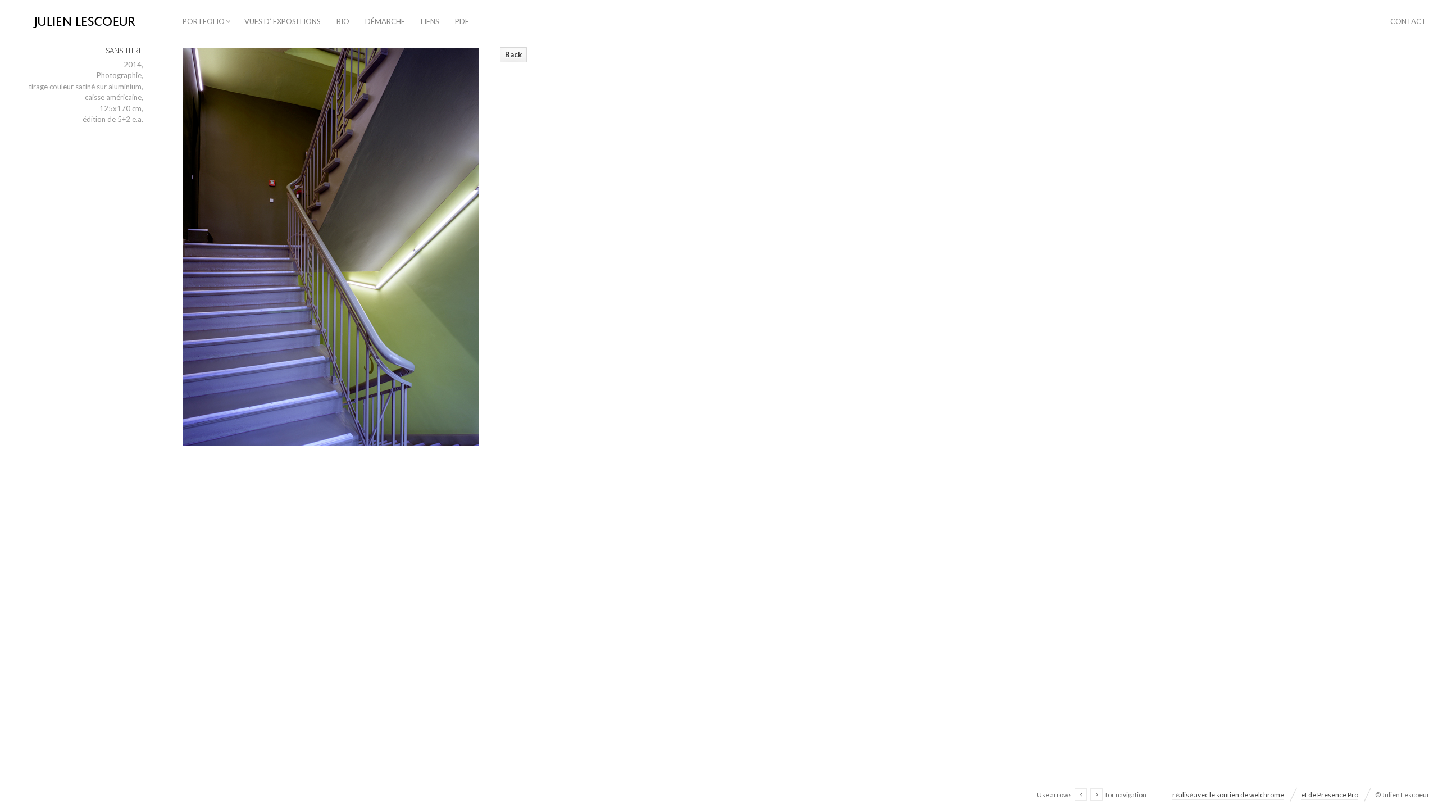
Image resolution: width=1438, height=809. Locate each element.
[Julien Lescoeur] (81, 22)
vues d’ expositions (282, 21)
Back (513, 54)
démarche (385, 21)
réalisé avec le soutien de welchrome (1228, 794)
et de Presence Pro (1329, 794)
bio (342, 21)
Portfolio (204, 21)
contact (1408, 21)
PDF (462, 21)
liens (430, 21)
